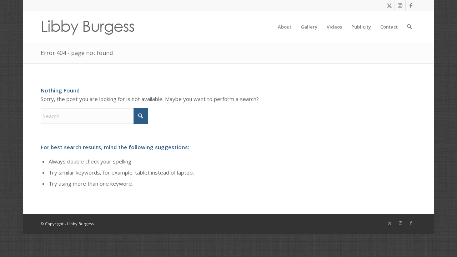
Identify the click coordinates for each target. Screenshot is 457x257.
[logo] (88, 27)
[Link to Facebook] (411, 5)
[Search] (409, 27)
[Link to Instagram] (400, 5)
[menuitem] (284, 27)
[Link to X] (389, 5)
